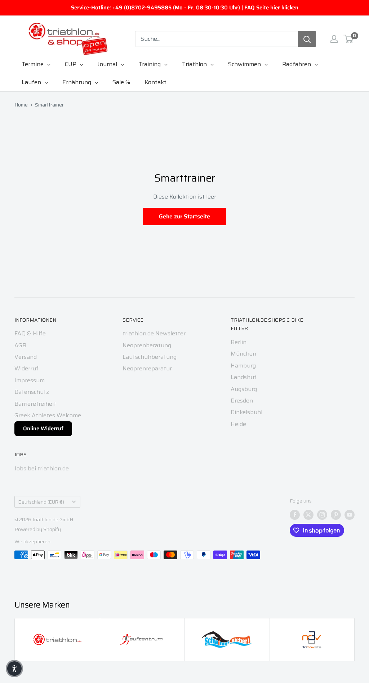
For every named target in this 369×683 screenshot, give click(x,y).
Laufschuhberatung (150, 356)
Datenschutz (31, 391)
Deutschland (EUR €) (41, 502)
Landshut (244, 377)
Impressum (29, 380)
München (243, 353)
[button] (14, 668)
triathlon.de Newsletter (154, 333)
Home (21, 105)
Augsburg (244, 388)
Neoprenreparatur (147, 368)
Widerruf (26, 368)
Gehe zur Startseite (184, 216)
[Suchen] (307, 39)
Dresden (242, 400)
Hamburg (243, 365)
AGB (20, 345)
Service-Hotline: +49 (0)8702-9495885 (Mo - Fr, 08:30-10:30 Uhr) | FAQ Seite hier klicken (184, 7)
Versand (25, 356)
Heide (238, 423)
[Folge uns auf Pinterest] (336, 515)
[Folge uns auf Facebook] (295, 515)
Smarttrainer (49, 105)
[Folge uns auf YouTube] (349, 515)
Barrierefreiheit (35, 403)
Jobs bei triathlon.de (41, 468)
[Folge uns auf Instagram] (322, 515)
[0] (348, 39)
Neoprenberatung (147, 345)
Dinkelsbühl (246, 412)
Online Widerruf (43, 428)
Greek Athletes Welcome (47, 415)
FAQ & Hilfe (30, 333)
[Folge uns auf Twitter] (308, 515)
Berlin (238, 342)
